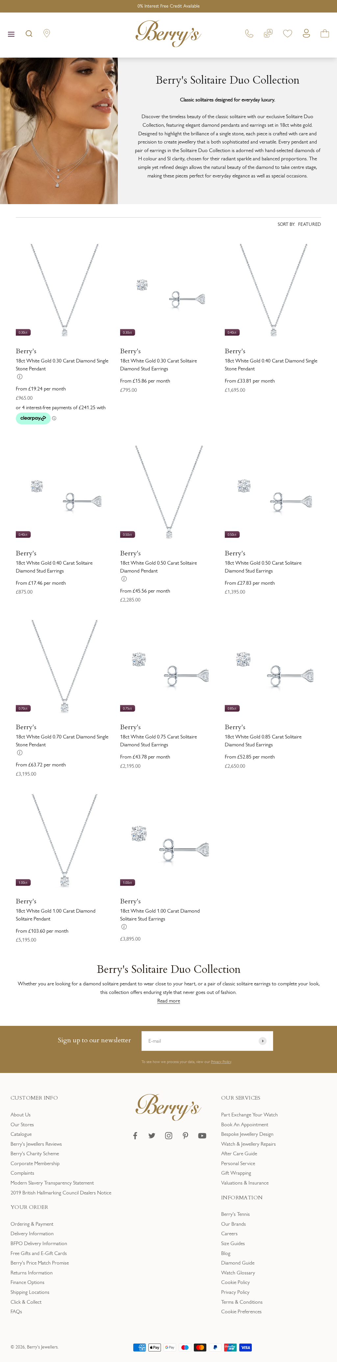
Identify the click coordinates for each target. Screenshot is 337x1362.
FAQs (16, 1311)
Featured (309, 224)
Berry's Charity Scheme (35, 1153)
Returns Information (32, 1272)
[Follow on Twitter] (151, 1135)
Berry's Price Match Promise (40, 1263)
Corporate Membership (35, 1163)
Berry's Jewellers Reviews (36, 1144)
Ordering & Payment (32, 1224)
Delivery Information (32, 1233)
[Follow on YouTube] (202, 1135)
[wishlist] (287, 35)
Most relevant (235, 295)
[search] (29, 35)
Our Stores (22, 1124)
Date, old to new (238, 361)
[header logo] (168, 35)
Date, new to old (238, 372)
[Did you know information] (20, 377)
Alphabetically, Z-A (240, 328)
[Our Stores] (46, 35)
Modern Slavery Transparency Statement (52, 1183)
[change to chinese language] (268, 35)
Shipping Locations (30, 1292)
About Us (21, 1114)
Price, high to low (239, 350)
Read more (168, 1001)
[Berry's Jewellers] (168, 1119)
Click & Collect (26, 1302)
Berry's (26, 351)
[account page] (306, 35)
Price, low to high (239, 339)
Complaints (22, 1173)
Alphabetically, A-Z (240, 317)
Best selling (232, 306)
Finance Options (27, 1282)
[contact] (249, 35)
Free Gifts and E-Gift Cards (39, 1253)
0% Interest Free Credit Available (169, 6)
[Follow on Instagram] (168, 1135)
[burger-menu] (11, 35)
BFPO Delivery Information (39, 1243)
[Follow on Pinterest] (185, 1135)
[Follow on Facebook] (135, 1135)
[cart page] (325, 35)
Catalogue (21, 1134)
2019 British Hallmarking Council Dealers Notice (61, 1192)
